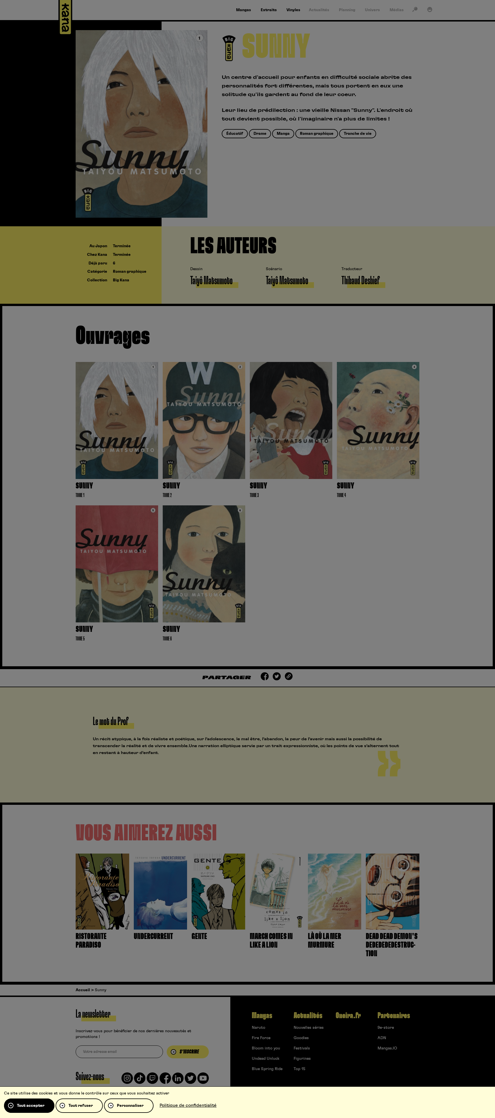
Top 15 (299, 1069)
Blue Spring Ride (267, 1069)
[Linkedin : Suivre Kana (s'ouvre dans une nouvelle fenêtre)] (178, 1080)
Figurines (302, 1059)
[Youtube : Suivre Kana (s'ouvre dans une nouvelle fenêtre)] (203, 1080)
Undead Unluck (265, 1059)
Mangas (262, 1015)
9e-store (386, 1028)
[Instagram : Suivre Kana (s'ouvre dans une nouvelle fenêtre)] (127, 1080)
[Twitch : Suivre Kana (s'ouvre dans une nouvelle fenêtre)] (152, 1080)
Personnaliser (130, 1106)
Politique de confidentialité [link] (188, 1105)
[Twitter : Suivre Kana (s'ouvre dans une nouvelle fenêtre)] (190, 1080)
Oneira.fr (348, 1015)
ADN (382, 1038)
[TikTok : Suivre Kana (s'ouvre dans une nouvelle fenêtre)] (140, 1080)
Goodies (301, 1038)
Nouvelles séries (309, 1028)
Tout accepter (30, 1106)
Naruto (258, 1028)
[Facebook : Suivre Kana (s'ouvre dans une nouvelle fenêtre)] (165, 1080)
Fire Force (261, 1038)
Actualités (308, 1015)
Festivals (302, 1048)
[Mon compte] (430, 11)
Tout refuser (80, 1106)
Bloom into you (266, 1048)
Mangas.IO (387, 1048)
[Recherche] (415, 11)
